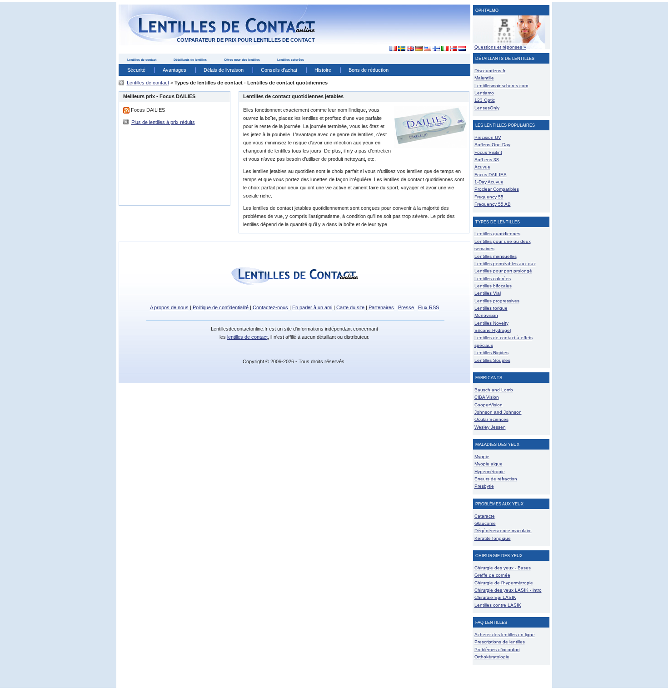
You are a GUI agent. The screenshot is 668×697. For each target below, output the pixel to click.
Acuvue (482, 166)
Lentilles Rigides (491, 352)
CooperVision (488, 404)
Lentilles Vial (487, 293)
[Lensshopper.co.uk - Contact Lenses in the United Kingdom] (410, 48)
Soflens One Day (492, 144)
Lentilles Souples (492, 360)
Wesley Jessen (490, 427)
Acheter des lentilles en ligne (504, 634)
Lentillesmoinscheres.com (501, 85)
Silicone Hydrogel (492, 330)
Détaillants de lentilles (190, 59)
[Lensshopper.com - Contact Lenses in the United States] (427, 48)
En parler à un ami (312, 307)
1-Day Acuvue (488, 181)
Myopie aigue (488, 463)
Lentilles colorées (290, 59)
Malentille (484, 77)
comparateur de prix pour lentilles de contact (246, 40)
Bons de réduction (369, 70)
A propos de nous (169, 307)
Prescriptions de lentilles (499, 641)
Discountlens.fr (489, 70)
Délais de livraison (224, 70)
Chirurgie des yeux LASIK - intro (508, 590)
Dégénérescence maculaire (503, 530)
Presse (406, 307)
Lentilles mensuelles (495, 256)
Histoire (322, 70)
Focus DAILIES (490, 174)
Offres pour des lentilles (242, 59)
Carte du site (350, 307)
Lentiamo (484, 92)
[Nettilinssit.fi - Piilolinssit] (436, 48)
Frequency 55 (488, 196)
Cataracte (484, 516)
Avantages (174, 70)
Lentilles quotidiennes (497, 233)
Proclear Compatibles (496, 189)
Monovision (486, 315)
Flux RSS (428, 307)
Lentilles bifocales (493, 285)
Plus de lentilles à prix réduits (163, 122)
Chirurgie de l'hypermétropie (503, 582)
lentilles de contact (247, 337)
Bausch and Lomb (493, 389)
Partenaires (381, 307)
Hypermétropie (489, 471)
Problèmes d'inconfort (497, 649)
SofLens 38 (486, 159)
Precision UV (487, 137)
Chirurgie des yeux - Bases (502, 567)
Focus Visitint (488, 152)
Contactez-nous (270, 307)
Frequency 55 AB (492, 204)
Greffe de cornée (492, 575)
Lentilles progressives (496, 300)
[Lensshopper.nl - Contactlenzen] (462, 48)
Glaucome (485, 523)
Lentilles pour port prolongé (503, 270)
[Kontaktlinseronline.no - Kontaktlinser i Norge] (453, 48)
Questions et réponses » (500, 46)
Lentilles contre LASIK (497, 605)
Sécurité (136, 70)
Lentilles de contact (141, 59)
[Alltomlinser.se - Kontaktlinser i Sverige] (401, 48)
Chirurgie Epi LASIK (495, 597)
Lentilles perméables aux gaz (505, 263)
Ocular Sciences (491, 419)
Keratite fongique (492, 538)
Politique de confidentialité (221, 307)
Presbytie (484, 486)
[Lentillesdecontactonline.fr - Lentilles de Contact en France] (390, 48)
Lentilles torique (491, 308)
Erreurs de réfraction (495, 478)
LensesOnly (486, 107)
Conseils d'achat (279, 70)
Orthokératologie (491, 656)
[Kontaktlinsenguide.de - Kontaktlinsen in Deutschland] (418, 48)
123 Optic (484, 100)
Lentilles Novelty (491, 323)
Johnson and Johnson (498, 412)
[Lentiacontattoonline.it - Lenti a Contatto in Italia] (444, 48)
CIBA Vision (486, 397)
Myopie (481, 456)
